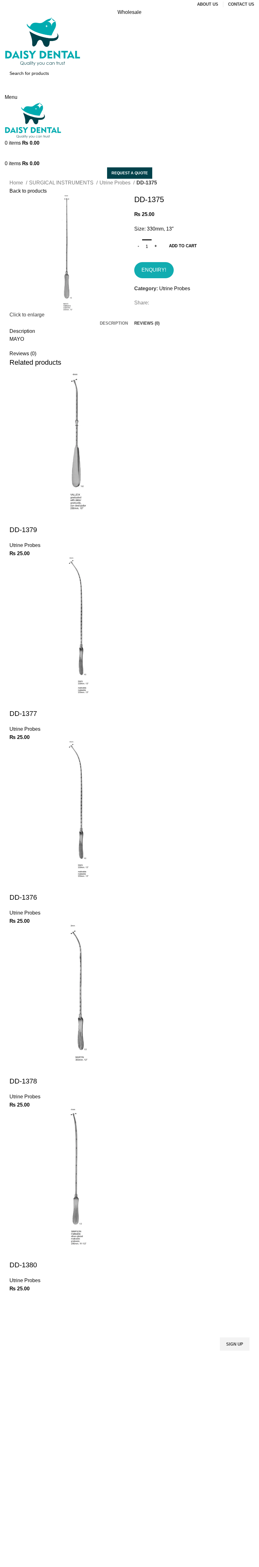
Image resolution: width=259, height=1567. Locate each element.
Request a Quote (129, 173)
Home (16, 182)
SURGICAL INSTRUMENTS (62, 182)
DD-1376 (23, 897)
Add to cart (183, 245)
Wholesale (129, 12)
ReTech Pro (174, 1562)
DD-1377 (23, 713)
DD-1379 (23, 530)
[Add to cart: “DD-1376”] (17, 885)
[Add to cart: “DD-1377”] (17, 701)
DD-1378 (23, 1081)
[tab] (114, 323)
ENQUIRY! (154, 270)
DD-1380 (23, 1265)
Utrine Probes (115, 182)
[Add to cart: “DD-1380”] (17, 1252)
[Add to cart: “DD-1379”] (17, 517)
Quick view (34, 517)
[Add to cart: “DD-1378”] (17, 1069)
